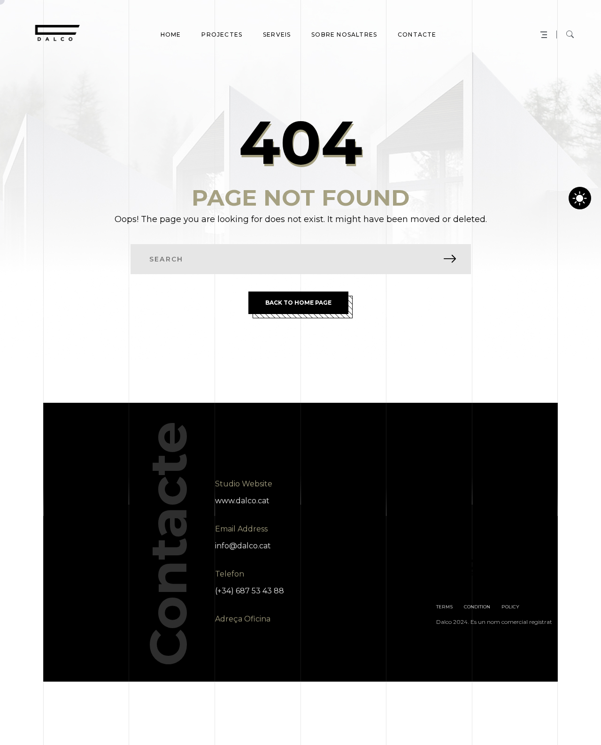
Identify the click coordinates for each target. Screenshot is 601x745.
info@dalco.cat (243, 545)
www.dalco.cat (242, 500)
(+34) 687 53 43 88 (249, 590)
